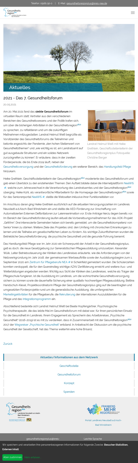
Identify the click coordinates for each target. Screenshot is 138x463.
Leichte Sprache (93, 438)
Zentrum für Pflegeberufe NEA (48, 262)
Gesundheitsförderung (58, 166)
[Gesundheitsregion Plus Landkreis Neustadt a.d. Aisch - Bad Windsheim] (16, 13)
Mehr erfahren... (32, 457)
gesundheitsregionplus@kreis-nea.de (86, 3)
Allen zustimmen (12, 457)
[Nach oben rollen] (131, 456)
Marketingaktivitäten (15, 294)
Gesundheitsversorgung (18, 166)
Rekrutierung (67, 294)
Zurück (7, 343)
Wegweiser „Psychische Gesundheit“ (36, 324)
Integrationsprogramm (37, 299)
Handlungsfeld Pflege (117, 166)
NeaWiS (37, 197)
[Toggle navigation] (133, 13)
